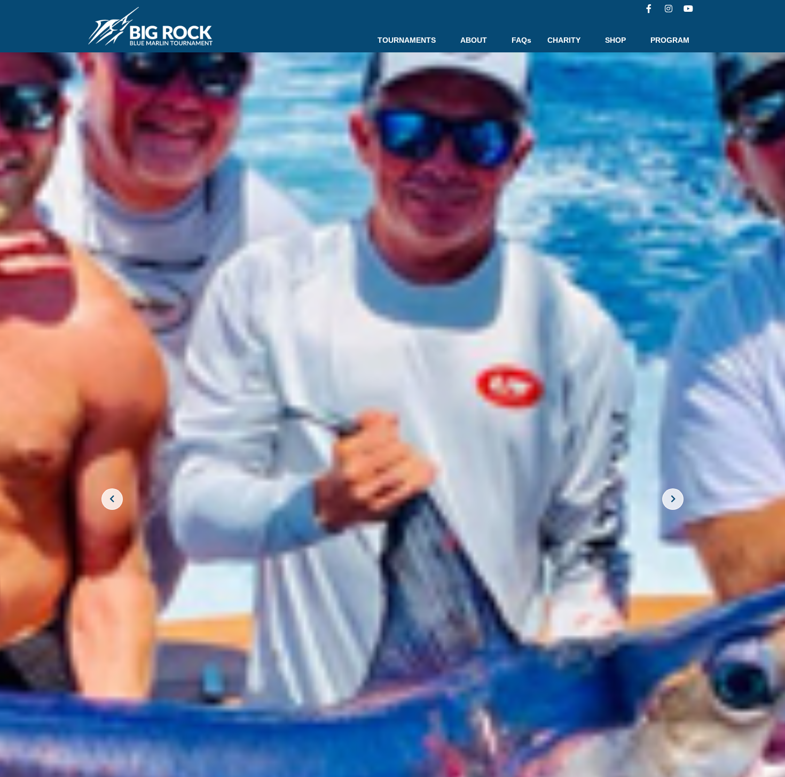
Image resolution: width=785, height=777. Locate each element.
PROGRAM (669, 40)
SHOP (615, 40)
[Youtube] (688, 8)
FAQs (521, 40)
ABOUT (473, 40)
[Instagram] (668, 8)
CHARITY (563, 40)
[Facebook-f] (648, 8)
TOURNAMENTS (407, 40)
